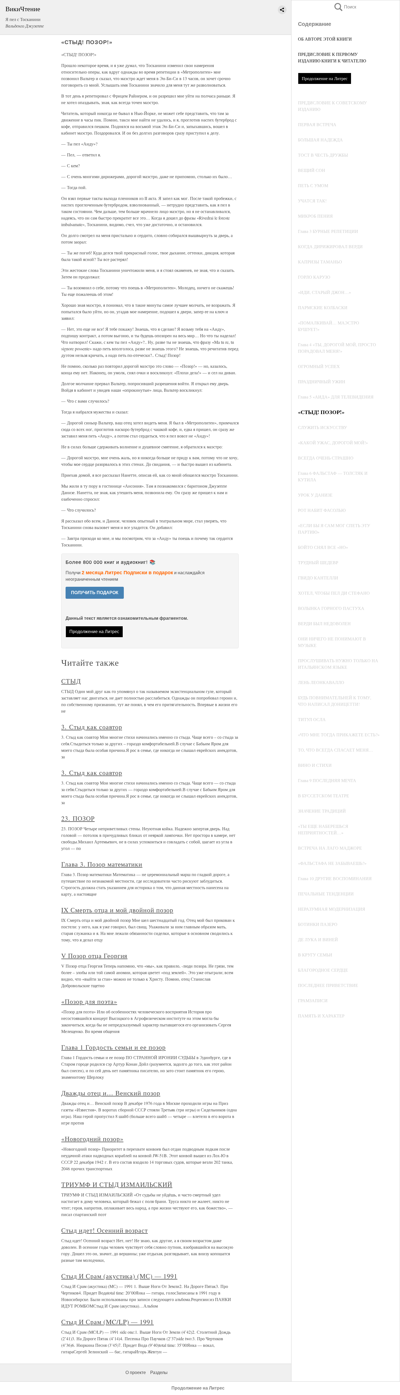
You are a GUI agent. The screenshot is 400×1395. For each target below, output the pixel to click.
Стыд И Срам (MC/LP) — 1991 (107, 1321)
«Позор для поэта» (89, 1001)
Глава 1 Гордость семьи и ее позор (113, 1047)
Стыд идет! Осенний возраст (104, 1230)
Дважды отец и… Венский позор (110, 1093)
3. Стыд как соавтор (91, 726)
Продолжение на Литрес (324, 78)
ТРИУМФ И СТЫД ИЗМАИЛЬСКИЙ (116, 1184)
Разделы (159, 1372)
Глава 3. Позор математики (101, 864)
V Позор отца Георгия (94, 955)
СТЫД (71, 681)
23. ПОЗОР (78, 818)
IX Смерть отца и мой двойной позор (117, 909)
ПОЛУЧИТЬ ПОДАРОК (94, 592)
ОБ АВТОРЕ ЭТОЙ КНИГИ (325, 39)
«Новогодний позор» (92, 1138)
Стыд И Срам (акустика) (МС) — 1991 (119, 1276)
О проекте (135, 1372)
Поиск (345, 7)
